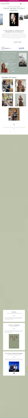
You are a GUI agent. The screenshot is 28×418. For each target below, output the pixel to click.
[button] (21, 4)
